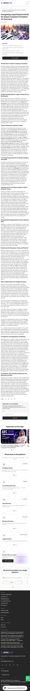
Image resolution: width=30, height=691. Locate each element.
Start (14, 475)
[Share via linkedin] (11, 399)
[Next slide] (21, 450)
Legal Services (4, 603)
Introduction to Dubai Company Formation (12, 45)
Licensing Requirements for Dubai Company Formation (12, 53)
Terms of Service (5, 684)
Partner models (4, 610)
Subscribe (15, 418)
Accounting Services (6, 601)
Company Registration (6, 594)
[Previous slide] (8, 450)
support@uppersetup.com (7, 661)
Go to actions (15, 58)
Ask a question (8, 560)
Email (4, 411)
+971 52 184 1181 (4, 671)
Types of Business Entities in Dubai (10, 50)
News (2, 619)
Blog (6, 8)
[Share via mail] (14, 399)
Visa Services (4, 596)
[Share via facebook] (8, 399)
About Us (3, 625)
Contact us (3, 627)
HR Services (4, 605)
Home (2, 8)
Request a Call (5, 674)
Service (11, 8)
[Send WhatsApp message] (28, 678)
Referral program (5, 612)
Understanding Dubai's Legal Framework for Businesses (13, 48)
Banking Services (5, 599)
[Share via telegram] (5, 399)
